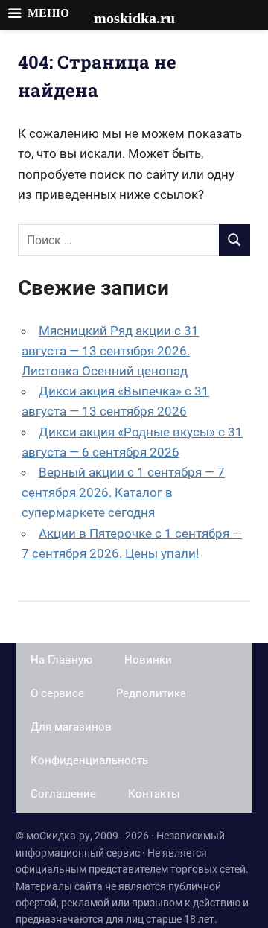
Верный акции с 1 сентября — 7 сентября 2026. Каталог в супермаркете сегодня (123, 492)
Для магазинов (71, 727)
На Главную (61, 660)
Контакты (154, 794)
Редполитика (151, 693)
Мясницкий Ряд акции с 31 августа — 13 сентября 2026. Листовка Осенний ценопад (110, 350)
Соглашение (63, 794)
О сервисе (57, 693)
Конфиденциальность (89, 760)
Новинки (148, 660)
